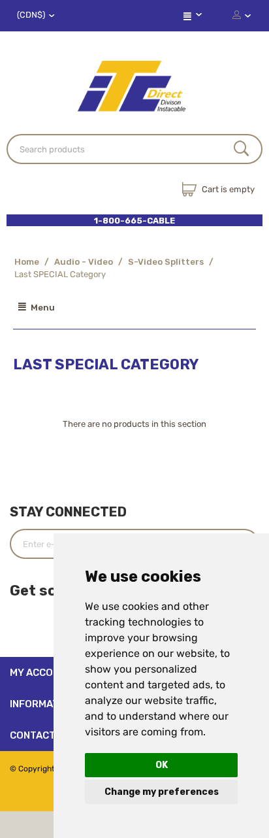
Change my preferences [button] (161, 791)
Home (26, 262)
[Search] (241, 149)
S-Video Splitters (166, 262)
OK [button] (161, 765)
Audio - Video (83, 262)
